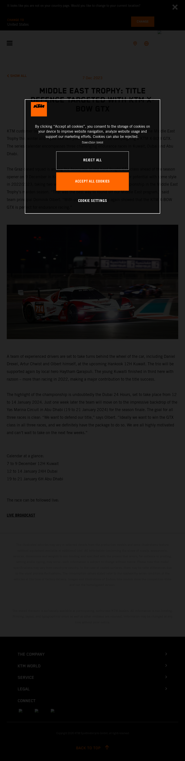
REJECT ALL (92, 160)
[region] (92, 156)
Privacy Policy (88, 142)
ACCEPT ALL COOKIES (92, 181)
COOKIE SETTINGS (92, 200)
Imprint (99, 142)
